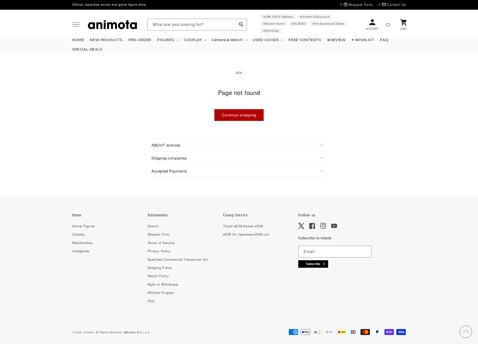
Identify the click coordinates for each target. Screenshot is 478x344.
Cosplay (78, 234)
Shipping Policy (160, 267)
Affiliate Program (161, 292)
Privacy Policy (159, 251)
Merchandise (82, 242)
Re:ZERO (299, 23)
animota (89, 332)
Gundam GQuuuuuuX (316, 16)
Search (153, 226)
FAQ (151, 301)
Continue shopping (239, 114)
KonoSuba (272, 30)
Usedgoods (81, 251)
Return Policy (158, 275)
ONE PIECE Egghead (279, 16)
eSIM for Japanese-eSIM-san (246, 234)
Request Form (159, 234)
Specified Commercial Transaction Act (178, 259)
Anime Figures (83, 226)
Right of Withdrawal (163, 284)
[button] (76, 24)
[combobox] (197, 24)
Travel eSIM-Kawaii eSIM (243, 226)
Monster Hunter (275, 23)
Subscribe (313, 264)
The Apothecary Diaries (329, 23)
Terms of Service (161, 242)
